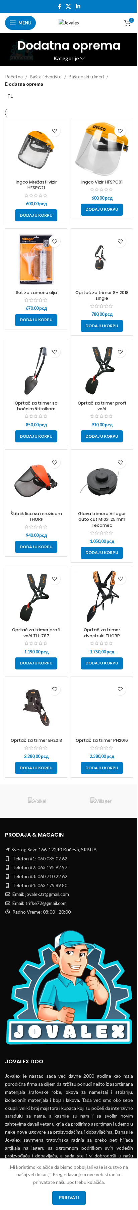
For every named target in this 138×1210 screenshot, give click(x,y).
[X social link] (68, 6)
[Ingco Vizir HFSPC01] (101, 149)
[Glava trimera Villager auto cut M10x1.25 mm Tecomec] (101, 480)
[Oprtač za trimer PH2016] (101, 707)
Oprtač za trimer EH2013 (36, 740)
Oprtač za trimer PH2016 (102, 740)
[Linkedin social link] (77, 6)
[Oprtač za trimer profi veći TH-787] (36, 597)
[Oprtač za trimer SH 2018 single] (101, 259)
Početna (14, 76)
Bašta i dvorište (46, 76)
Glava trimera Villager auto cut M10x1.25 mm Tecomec (102, 519)
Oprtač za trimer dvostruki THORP (102, 633)
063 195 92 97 (52, 867)
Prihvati (69, 1197)
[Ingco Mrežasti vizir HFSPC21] (36, 149)
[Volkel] (37, 801)
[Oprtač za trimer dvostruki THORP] (101, 597)
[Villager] (101, 801)
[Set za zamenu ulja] (36, 259)
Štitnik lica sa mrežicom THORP (36, 516)
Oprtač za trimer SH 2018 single (102, 295)
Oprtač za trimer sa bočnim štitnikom (36, 406)
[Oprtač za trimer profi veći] (101, 370)
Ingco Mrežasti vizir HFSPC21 (36, 185)
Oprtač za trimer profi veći (102, 406)
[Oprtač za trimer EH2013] (36, 707)
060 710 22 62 (52, 876)
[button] (36, 215)
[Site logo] (69, 22)
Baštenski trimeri (86, 76)
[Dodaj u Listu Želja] (54, 131)
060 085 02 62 (52, 858)
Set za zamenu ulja (36, 292)
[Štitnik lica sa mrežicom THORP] (36, 480)
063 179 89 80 (52, 885)
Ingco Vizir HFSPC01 (102, 182)
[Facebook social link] (60, 6)
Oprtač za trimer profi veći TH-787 (36, 633)
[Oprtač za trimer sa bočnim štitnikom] (36, 370)
